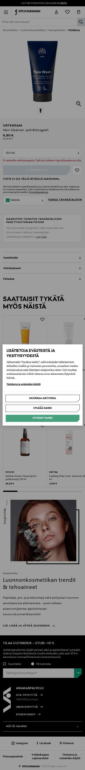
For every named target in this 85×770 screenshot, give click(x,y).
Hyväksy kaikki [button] (43, 418)
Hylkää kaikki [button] (42, 408)
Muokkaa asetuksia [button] (42, 398)
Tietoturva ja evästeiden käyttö (24, 384)
